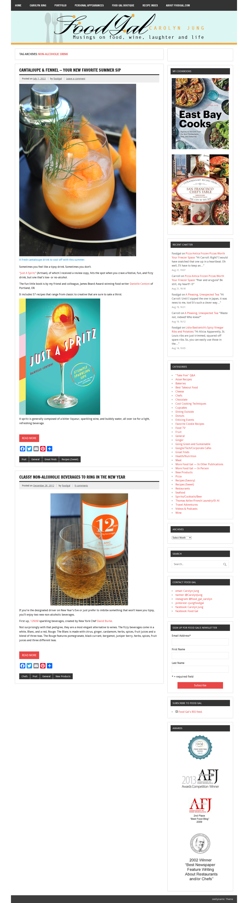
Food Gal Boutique (123, 5)
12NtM (34, 621)
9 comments (81, 485)
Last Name (178, 663)
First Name (178, 649)
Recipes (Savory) (185, 480)
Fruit (24, 459)
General (35, 459)
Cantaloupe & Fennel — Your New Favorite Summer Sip (70, 70)
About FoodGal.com (178, 5)
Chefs (24, 676)
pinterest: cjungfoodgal (189, 603)
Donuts (179, 415)
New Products (63, 676)
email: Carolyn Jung (187, 591)
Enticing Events (184, 419)
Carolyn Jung (38, 5)
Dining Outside (184, 411)
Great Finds (51, 459)
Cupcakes (181, 407)
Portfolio (60, 5)
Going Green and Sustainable (192, 444)
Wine (178, 512)
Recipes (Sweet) (70, 459)
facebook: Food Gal (186, 611)
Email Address (181, 635)
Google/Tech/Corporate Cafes (193, 448)
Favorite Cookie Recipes (189, 423)
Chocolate (181, 399)
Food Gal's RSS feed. (190, 711)
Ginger (179, 440)
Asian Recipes (183, 379)
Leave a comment (75, 78)
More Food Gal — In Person (192, 468)
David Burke (104, 621)
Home (18, 5)
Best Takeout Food (186, 387)
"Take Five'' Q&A (185, 375)
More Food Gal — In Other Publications (199, 464)
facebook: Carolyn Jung (189, 607)
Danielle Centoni (140, 283)
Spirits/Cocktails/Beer (188, 496)
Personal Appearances (89, 5)
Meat (178, 460)
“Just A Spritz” (27, 273)
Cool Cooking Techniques (190, 403)
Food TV (180, 428)
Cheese (179, 391)
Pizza (178, 476)
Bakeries (180, 383)
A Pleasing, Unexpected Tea (202, 294)
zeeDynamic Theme (222, 899)
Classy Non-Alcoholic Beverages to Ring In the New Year (72, 477)
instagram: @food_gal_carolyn (193, 599)
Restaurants (182, 488)
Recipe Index (150, 5)
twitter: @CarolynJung (188, 595)
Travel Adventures (186, 504)
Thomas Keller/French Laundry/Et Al (197, 500)
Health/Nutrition (185, 456)
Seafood (180, 492)
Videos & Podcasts (186, 508)
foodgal (57, 78)
